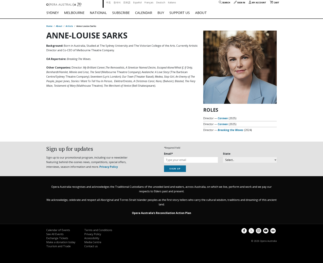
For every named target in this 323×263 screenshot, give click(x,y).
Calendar (143, 12)
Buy (160, 12)
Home (49, 26)
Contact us (91, 246)
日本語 (126, 2)
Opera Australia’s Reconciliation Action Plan (161, 213)
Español (137, 2)
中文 (108, 2)
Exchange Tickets (57, 238)
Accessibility (91, 238)
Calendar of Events (58, 230)
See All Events (55, 234)
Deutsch (160, 2)
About (201, 12)
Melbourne (74, 12)
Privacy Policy (108, 167)
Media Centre (92, 242)
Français (148, 2)
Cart (276, 2)
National (98, 12)
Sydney (52, 12)
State (226, 154)
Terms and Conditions (98, 230)
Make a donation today (60, 242)
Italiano (172, 2)
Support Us (179, 12)
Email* (168, 154)
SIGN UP (175, 168)
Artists (69, 26)
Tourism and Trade (58, 246)
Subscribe (121, 12)
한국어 (117, 2)
